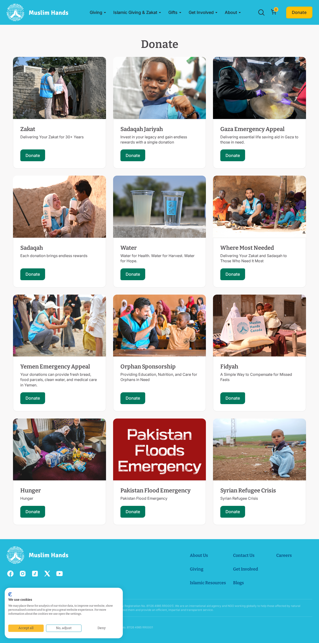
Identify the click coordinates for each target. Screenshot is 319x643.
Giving (196, 569)
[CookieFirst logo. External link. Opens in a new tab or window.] (10, 594)
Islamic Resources (208, 582)
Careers (284, 555)
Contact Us (244, 555)
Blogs (238, 582)
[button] (98, 12)
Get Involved (245, 569)
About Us (199, 555)
